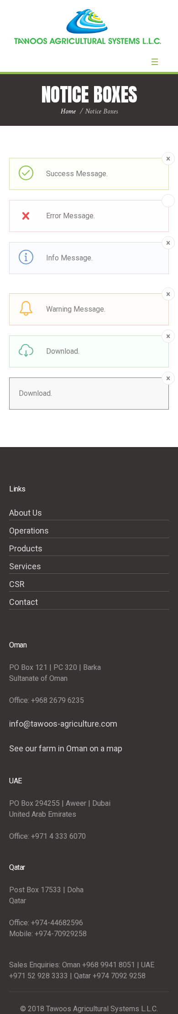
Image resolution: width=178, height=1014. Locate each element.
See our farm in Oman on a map (65, 748)
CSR (17, 584)
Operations (29, 530)
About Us (25, 513)
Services (25, 566)
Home (68, 111)
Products (25, 548)
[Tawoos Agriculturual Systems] (89, 26)
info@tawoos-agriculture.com (63, 723)
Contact (23, 602)
